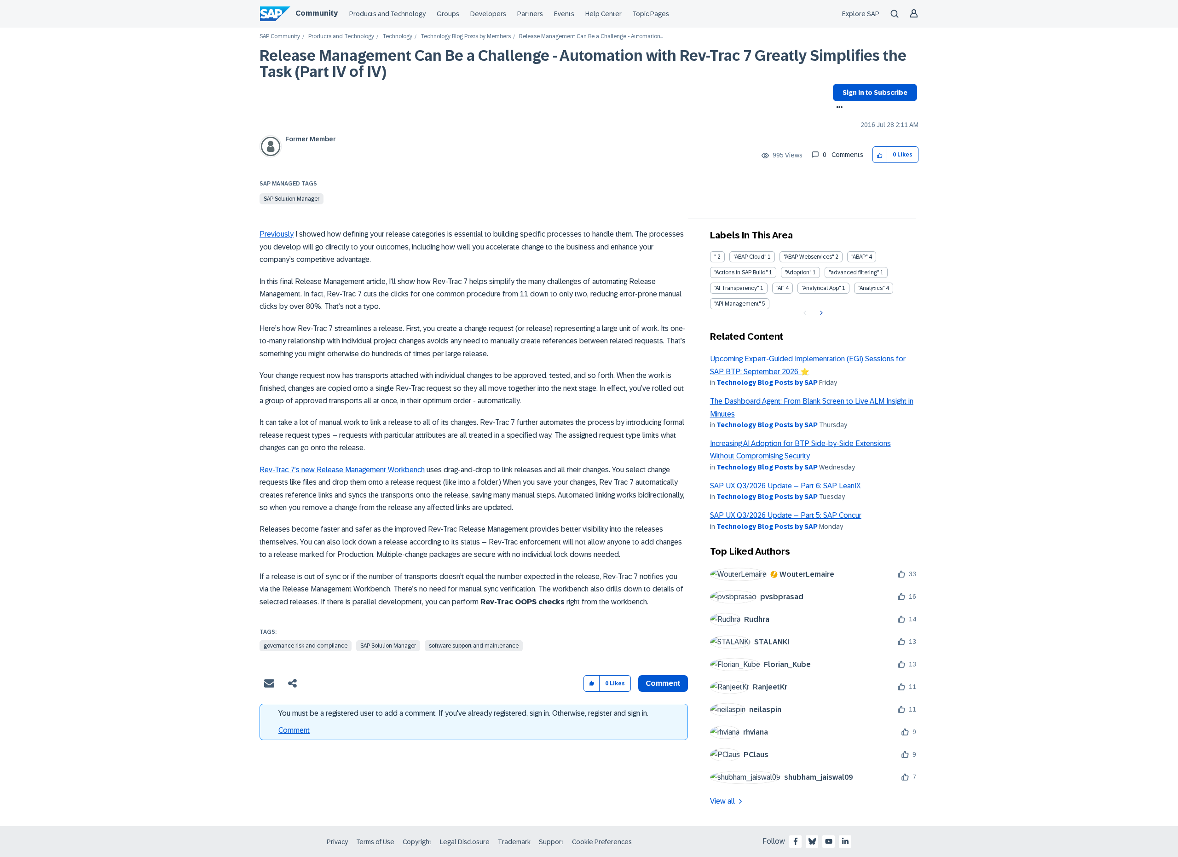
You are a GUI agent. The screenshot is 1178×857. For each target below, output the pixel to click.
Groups (448, 13)
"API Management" (737, 304)
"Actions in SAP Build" (741, 272)
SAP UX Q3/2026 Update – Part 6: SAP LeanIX (785, 486)
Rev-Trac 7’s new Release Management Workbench (342, 470)
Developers (488, 13)
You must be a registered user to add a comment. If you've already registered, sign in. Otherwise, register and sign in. (463, 713)
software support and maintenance (474, 646)
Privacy (337, 841)
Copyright (417, 841)
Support (551, 841)
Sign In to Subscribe (875, 92)
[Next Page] (820, 313)
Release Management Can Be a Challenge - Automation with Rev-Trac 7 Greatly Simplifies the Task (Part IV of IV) (583, 63)
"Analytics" (871, 288)
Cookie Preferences (602, 841)
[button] (880, 155)
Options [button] (838, 108)
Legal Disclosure (465, 841)
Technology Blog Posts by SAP (767, 382)
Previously (277, 234)
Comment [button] (663, 683)
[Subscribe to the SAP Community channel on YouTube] (828, 841)
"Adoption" (798, 272)
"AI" (780, 288)
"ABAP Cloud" (749, 257)
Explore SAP (860, 13)
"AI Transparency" (736, 288)
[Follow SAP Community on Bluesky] (812, 841)
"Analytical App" (821, 288)
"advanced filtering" (854, 272)
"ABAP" (859, 257)
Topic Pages (651, 13)
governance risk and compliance (305, 646)
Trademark (514, 841)
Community (316, 13)
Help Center (603, 13)
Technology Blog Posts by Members (466, 37)
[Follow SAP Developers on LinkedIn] (845, 841)
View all (722, 801)
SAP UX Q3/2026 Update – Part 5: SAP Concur (785, 515)
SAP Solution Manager (291, 199)
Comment (294, 730)
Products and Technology (387, 13)
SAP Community (280, 37)
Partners (530, 13)
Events (564, 13)
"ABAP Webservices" (809, 257)
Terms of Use (375, 841)
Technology (397, 37)
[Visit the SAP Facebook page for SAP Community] (795, 841)
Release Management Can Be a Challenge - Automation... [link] (591, 37)
